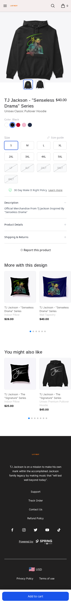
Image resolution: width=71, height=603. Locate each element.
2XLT (43, 168)
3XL (27, 156)
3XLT (60, 168)
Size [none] (7, 138)
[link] (20, 287)
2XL (11, 156)
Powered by (26, 541)
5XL (60, 156)
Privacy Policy (25, 578)
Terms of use (46, 578)
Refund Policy (35, 518)
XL (60, 145)
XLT (27, 168)
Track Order (35, 500)
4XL (44, 156)
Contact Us (35, 509)
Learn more (55, 190)
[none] (55, 137)
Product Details (13, 224)
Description (11, 202)
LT (11, 168)
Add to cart (35, 596)
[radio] (11, 145)
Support (35, 491)
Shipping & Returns (16, 237)
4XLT (11, 179)
